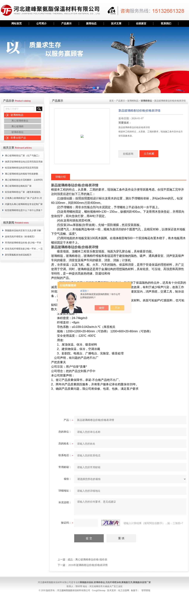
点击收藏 (149, 153)
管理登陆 (145, 590)
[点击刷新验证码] (110, 523)
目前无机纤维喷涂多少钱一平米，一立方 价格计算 (24, 249)
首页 (111, 100)
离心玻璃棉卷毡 (19, 120)
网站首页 (16, 23)
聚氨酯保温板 (86, 582)
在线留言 (141, 23)
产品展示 (66, 23)
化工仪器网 (123, 590)
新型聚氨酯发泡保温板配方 (18, 255)
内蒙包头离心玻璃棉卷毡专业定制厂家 (24, 204)
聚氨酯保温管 (139, 582)
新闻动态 (91, 23)
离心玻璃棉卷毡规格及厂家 (18, 186)
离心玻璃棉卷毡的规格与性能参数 (21, 173)
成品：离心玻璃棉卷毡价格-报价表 (87, 559)
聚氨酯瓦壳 (127, 582)
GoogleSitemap (98, 590)
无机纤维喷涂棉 (113, 582)
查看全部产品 (18, 137)
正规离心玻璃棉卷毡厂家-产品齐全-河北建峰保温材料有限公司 (23, 199)
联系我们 (166, 23)
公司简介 (41, 23)
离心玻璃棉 (17, 126)
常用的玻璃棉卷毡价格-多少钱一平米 (23, 242)
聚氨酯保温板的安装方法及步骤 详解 (23, 230)
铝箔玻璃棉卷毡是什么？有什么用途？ (24, 210)
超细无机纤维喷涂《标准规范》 (20, 236)
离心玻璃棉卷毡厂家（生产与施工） (22, 155)
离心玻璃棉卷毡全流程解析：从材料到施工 (24, 181)
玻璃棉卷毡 (17, 132)
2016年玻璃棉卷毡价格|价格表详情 (88, 565)
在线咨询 (128, 153)
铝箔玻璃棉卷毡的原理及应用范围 (21, 167)
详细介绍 (60, 176)
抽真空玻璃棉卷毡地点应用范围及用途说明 (24, 162)
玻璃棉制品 (17, 115)
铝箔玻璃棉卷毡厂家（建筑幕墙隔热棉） (22, 193)
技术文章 (116, 23)
